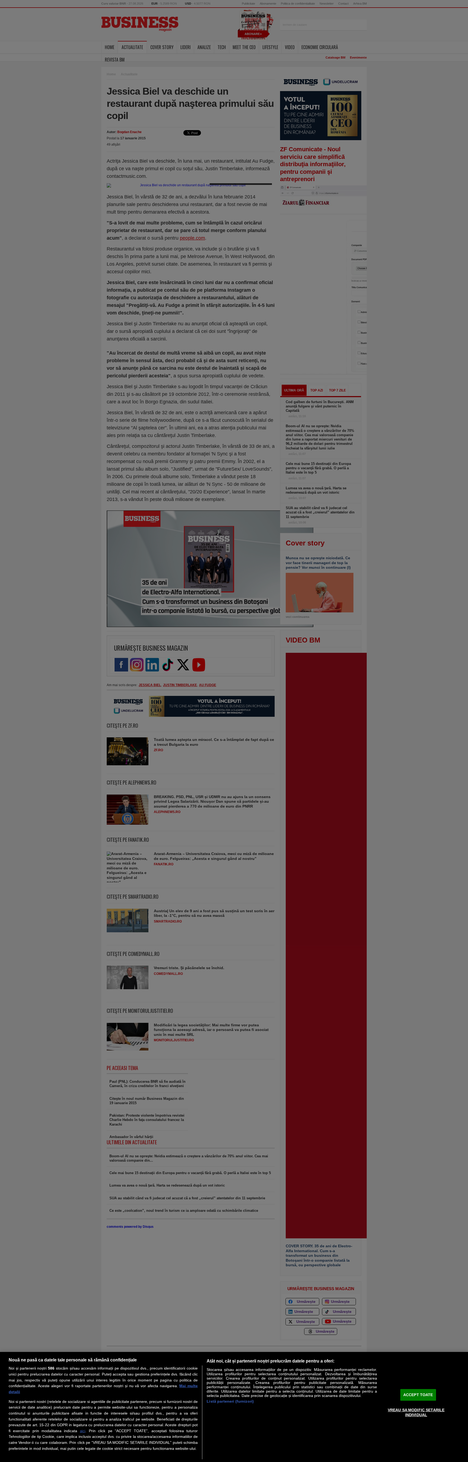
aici (82, 1431)
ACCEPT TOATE (418, 1395)
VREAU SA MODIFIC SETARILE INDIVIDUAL (416, 1412)
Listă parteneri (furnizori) (230, 1401)
